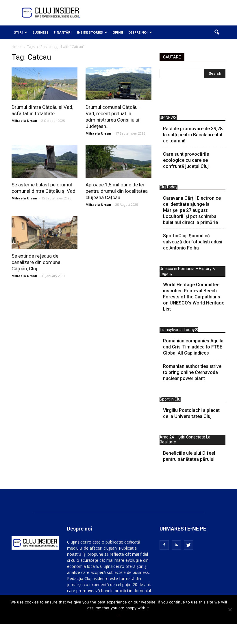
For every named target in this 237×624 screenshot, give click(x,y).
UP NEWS (168, 117)
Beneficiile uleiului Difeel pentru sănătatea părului (189, 456)
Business (40, 32)
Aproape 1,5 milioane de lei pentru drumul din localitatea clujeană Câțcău (117, 191)
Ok (118, 615)
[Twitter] (188, 545)
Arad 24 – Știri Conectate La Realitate (185, 439)
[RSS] (176, 545)
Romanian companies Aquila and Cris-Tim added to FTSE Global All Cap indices (193, 347)
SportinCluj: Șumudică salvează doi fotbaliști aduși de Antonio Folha (192, 242)
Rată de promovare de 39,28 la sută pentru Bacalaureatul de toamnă (193, 135)
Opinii (117, 32)
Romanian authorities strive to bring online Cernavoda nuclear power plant (192, 372)
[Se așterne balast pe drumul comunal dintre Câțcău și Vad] (44, 161)
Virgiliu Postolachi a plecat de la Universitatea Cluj (191, 413)
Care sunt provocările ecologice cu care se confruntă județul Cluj (186, 160)
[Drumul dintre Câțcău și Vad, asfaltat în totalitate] (44, 83)
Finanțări (63, 32)
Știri (18, 32)
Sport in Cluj (170, 399)
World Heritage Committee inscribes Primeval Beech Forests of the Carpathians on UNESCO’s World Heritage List (193, 297)
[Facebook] (164, 545)
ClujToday (168, 187)
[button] (217, 32)
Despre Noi (138, 32)
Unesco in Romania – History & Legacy (187, 271)
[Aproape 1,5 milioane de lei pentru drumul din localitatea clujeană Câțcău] (118, 161)
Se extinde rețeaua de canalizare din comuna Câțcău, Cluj (36, 262)
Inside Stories (90, 32)
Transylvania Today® (179, 329)
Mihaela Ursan (24, 120)
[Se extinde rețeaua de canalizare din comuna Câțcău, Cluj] (44, 232)
